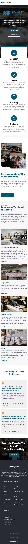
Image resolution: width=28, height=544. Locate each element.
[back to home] (6, 2)
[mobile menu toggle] (25, 2)
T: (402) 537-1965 (8, 522)
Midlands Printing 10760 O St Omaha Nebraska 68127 (9, 517)
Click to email (7, 524)
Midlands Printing (14, 537)
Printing (16, 486)
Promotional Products (19, 504)
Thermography (17, 502)
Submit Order (7, 499)
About (5, 488)
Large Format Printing (19, 499)
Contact (5, 502)
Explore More (14, 30)
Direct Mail (16, 496)
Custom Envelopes (18, 491)
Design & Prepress (18, 488)
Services (6, 491)
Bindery (16, 494)
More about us (7, 195)
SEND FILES (14, 35)
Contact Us (14, 454)
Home (5, 486)
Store (5, 496)
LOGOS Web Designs (14, 533)
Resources (6, 494)
